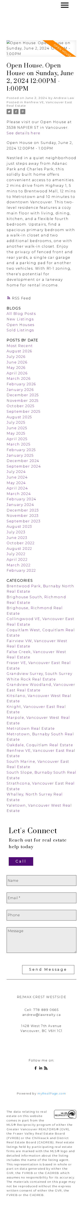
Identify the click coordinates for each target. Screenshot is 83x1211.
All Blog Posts (21, 314)
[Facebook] (36, 1068)
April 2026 (17, 373)
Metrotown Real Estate (31, 729)
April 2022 (17, 560)
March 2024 (19, 494)
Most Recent (20, 346)
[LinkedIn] (41, 1068)
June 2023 (17, 538)
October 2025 (20, 406)
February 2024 (21, 499)
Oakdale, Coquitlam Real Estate (40, 745)
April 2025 (17, 439)
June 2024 (17, 477)
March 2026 (18, 379)
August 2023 (19, 527)
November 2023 (23, 516)
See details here (23, 133)
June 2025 (17, 428)
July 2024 (16, 472)
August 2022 (19, 549)
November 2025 (23, 401)
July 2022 (16, 554)
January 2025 (20, 455)
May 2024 (16, 483)
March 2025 (18, 444)
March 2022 (18, 565)
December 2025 (23, 395)
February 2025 (21, 450)
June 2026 (17, 362)
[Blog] (46, 1068)
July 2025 (16, 422)
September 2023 (23, 521)
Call (21, 861)
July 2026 (16, 357)
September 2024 (24, 466)
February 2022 (21, 570)
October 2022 (20, 543)
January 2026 (20, 390)
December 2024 (23, 461)
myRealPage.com (51, 1093)
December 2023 (23, 510)
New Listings (20, 319)
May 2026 (16, 368)
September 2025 (23, 412)
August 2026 (19, 351)
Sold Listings (20, 330)
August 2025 (19, 417)
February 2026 (21, 384)
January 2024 (20, 505)
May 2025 (16, 433)
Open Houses (20, 325)
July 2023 (16, 532)
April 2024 (17, 488)
